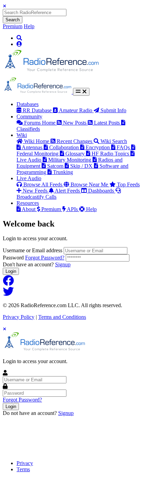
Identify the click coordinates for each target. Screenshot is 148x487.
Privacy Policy (18, 317)
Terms (23, 469)
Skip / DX (82, 166)
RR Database (38, 110)
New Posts (75, 123)
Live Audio (29, 178)
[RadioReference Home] (51, 74)
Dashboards (101, 191)
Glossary (75, 153)
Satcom (56, 166)
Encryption (98, 147)
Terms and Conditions (62, 317)
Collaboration (64, 147)
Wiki (22, 135)
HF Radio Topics (111, 153)
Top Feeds (128, 184)
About (29, 209)
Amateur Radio (76, 110)
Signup (63, 264)
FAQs (124, 147)
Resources (28, 203)
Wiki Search (114, 141)
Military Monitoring (70, 160)
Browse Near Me (90, 184)
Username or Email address (32, 250)
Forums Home (40, 123)
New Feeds (36, 191)
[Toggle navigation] (81, 92)
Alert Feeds (68, 191)
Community (29, 116)
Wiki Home (37, 141)
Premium (12, 26)
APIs (73, 209)
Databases (28, 104)
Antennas (33, 147)
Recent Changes (75, 141)
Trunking (63, 172)
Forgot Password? (44, 257)
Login (11, 271)
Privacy (25, 463)
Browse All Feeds (43, 184)
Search (13, 19)
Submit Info (113, 110)
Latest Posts (107, 123)
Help (29, 26)
